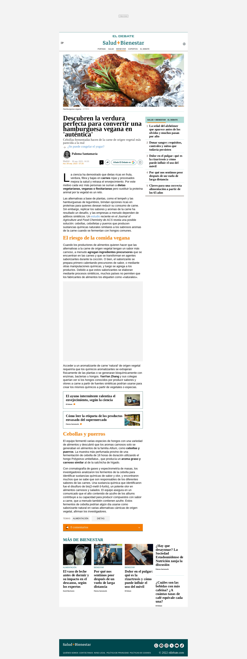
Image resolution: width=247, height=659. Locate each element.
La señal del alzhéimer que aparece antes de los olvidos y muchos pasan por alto (164, 131)
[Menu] (61, 38)
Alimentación (80, 518)
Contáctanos (86, 653)
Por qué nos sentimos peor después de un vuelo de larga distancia (166, 176)
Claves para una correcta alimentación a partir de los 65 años (165, 189)
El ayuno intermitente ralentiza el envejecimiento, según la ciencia (90, 398)
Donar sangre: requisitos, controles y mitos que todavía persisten (165, 146)
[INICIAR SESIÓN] (184, 44)
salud (111, 49)
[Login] (184, 44)
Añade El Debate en (122, 162)
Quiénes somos (70, 653)
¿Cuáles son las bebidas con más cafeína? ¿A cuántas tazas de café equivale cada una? (169, 592)
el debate (144, 49)
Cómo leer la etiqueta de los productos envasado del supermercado (94, 418)
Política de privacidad (118, 653)
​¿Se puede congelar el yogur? (86, 146)
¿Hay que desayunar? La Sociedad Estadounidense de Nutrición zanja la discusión (169, 555)
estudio (96, 216)
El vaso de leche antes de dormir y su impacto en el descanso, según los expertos (76, 579)
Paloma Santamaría (85, 153)
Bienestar (121, 49)
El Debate (69, 404)
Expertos (133, 49)
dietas (100, 518)
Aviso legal (99, 653)
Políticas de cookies (140, 653)
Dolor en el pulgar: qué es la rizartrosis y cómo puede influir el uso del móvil (165, 161)
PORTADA (102, 49)
